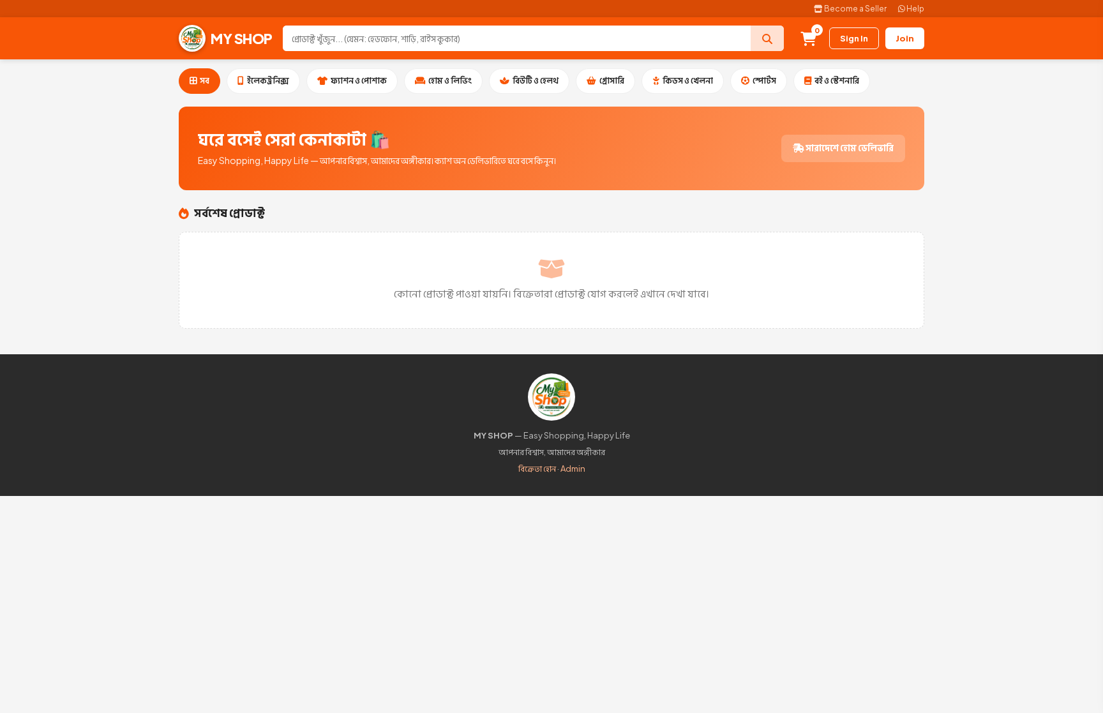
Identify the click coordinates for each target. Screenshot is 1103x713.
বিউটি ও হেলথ (536, 80)
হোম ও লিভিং (450, 80)
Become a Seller (855, 8)
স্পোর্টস (764, 80)
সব (204, 80)
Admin (572, 468)
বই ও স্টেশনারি (836, 80)
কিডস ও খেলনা (688, 80)
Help (914, 8)
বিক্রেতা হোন (537, 468)
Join (905, 38)
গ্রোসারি (611, 80)
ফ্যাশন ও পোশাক (359, 80)
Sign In (854, 38)
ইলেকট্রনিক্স (268, 80)
